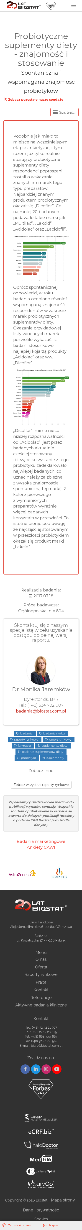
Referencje (41, 997)
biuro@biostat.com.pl (46, 1045)
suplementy (55, 758)
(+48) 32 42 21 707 (44, 1027)
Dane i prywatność (41, 1210)
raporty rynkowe (25, 739)
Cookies (41, 1219)
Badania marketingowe (41, 841)
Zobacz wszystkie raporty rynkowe (41, 785)
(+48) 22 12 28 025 (44, 1032)
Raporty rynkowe (41, 974)
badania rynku (54, 733)
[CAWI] (41, 1184)
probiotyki (28, 758)
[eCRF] (41, 1131)
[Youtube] (57, 1069)
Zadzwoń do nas (19, 1225)
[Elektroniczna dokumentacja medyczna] (41, 1159)
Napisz (53, 1225)
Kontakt (41, 989)
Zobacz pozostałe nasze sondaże (35, 100)
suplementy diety (54, 745)
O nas (41, 959)
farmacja (24, 745)
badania (26, 733)
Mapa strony (63, 1200)
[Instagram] (46, 1069)
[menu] (74, 5)
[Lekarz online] (41, 1145)
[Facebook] (25, 1069)
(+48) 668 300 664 (44, 1036)
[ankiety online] (41, 1171)
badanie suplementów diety (42, 751)
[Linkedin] (36, 1069)
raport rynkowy (59, 739)
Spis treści (67, 112)
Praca (41, 982)
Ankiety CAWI (41, 847)
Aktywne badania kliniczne (41, 1005)
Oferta (41, 967)
